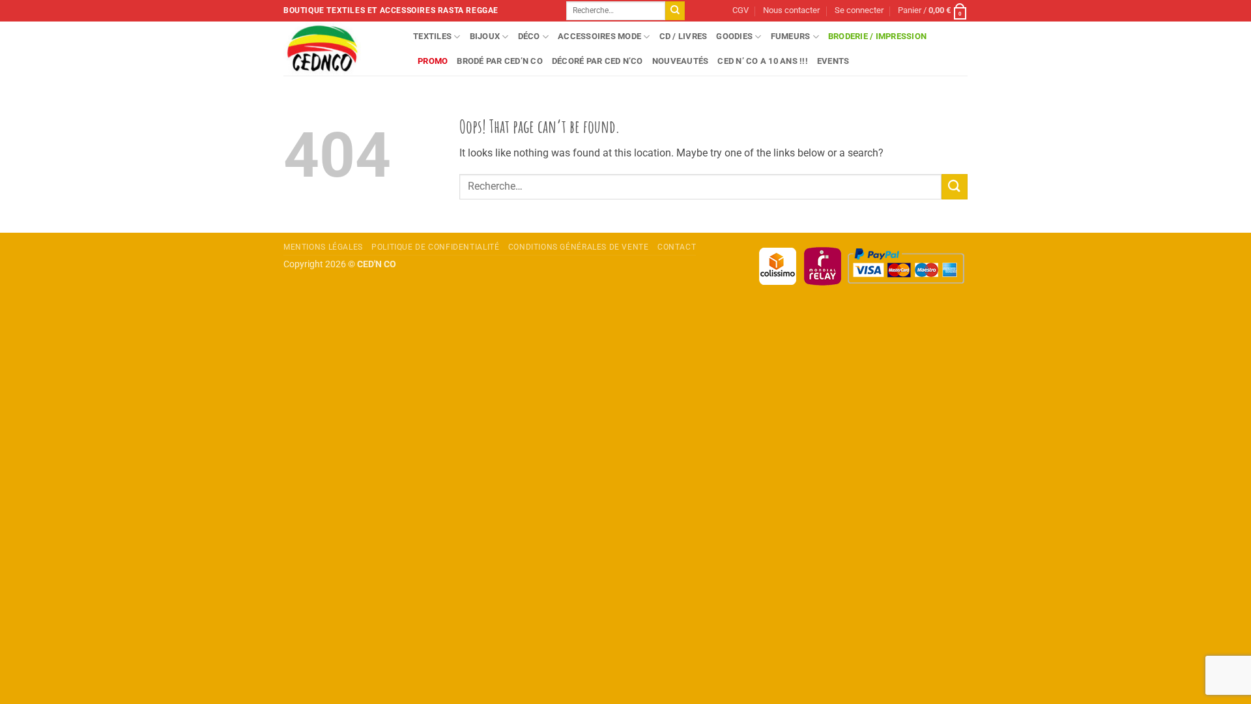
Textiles (432, 36)
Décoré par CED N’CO (597, 61)
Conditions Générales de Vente (578, 247)
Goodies (734, 36)
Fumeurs (791, 36)
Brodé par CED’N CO (500, 61)
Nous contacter (791, 10)
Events (833, 61)
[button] (859, 11)
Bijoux (485, 36)
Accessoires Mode (599, 36)
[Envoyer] (675, 11)
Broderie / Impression (877, 36)
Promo (433, 61)
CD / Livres (683, 36)
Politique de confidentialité (435, 247)
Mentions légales (323, 247)
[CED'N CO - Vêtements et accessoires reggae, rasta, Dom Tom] (338, 49)
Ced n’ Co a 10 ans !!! (762, 61)
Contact (676, 247)
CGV (740, 10)
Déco (529, 36)
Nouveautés (680, 61)
